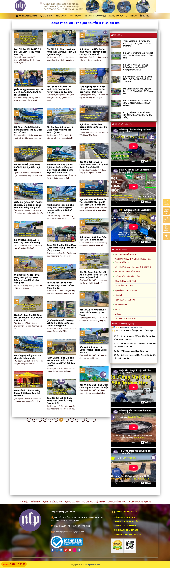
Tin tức (118, 309)
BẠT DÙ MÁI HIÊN (72, 501)
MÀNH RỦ (35, 501)
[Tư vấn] (166, 219)
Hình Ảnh (118, 295)
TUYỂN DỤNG (75, 15)
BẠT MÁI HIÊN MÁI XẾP (125, 319)
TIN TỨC (133, 15)
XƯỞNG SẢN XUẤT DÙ (118, 15)
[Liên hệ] (166, 228)
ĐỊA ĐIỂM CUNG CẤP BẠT (126, 290)
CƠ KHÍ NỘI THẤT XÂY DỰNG (127, 276)
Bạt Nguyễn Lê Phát (92, 565)
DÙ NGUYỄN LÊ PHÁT (117, 501)
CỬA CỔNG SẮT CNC (124, 286)
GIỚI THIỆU (23, 501)
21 (88, 420)
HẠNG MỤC (60, 15)
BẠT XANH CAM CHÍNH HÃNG (128, 271)
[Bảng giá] (166, 202)
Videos (118, 314)
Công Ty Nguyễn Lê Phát (125, 281)
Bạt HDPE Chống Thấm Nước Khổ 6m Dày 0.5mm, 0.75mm (133, 260)
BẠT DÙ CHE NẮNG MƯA (125, 254)
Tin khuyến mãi (121, 304)
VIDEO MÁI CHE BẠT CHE (140, 501)
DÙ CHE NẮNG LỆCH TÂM (94, 501)
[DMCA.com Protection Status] (117, 545)
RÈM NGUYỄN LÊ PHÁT (125, 300)
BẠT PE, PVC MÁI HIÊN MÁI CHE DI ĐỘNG (133, 267)
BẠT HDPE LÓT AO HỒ (52, 501)
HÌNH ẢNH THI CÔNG (93, 15)
